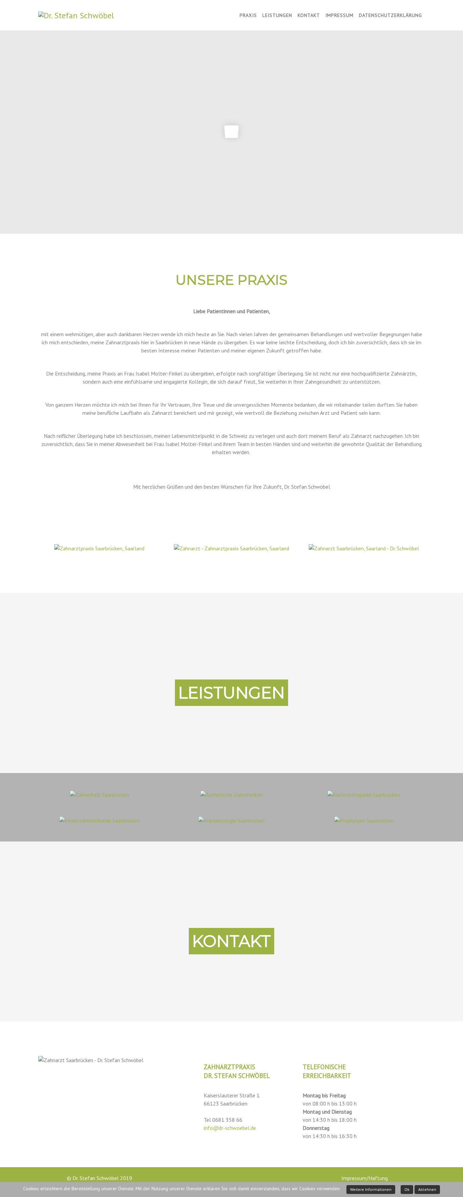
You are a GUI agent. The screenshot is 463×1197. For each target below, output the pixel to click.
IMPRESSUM (339, 15)
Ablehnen (427, 1189)
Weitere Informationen (370, 1189)
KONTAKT (309, 15)
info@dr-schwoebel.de (230, 1127)
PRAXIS (248, 15)
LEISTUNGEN (277, 15)
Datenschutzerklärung (390, 15)
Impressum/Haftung (364, 1178)
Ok (406, 1189)
